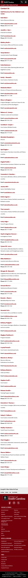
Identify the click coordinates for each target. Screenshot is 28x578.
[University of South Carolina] (14, 498)
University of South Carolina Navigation (25, 2)
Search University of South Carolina (21, 2)
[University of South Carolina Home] (7, 1)
